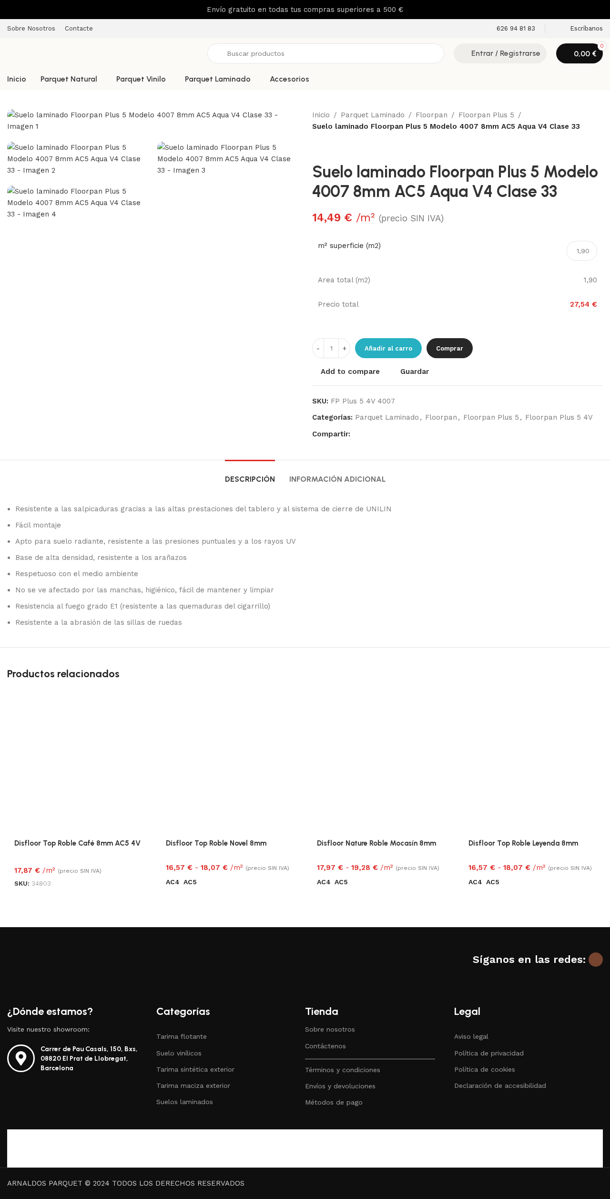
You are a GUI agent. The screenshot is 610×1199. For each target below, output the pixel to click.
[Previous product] (318, 147)
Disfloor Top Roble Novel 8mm (216, 843)
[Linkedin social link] (390, 434)
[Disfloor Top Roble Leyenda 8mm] (532, 762)
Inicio (321, 115)
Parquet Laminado (373, 115)
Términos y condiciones (342, 1070)
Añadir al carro (388, 348)
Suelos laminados (184, 1102)
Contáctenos (325, 1046)
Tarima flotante (181, 1036)
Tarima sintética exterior (195, 1069)
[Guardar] (137, 702)
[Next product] (340, 147)
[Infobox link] (509, 29)
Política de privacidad (489, 1053)
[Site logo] (102, 53)
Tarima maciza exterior (193, 1085)
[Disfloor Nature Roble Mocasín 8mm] (381, 762)
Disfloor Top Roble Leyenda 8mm (523, 843)
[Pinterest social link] (379, 434)
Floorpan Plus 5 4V (559, 417)
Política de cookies (484, 1069)
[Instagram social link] (596, 959)
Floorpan (431, 115)
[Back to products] (329, 147)
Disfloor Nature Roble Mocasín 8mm (376, 843)
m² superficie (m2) (349, 245)
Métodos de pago (334, 1102)
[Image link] (66, 971)
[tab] (250, 474)
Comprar (449, 348)
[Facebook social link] (356, 434)
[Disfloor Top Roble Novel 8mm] (230, 762)
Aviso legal (471, 1036)
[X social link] (367, 434)
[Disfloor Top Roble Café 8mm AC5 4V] (78, 762)
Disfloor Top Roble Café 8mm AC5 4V (77, 843)
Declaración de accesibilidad (500, 1085)
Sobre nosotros (330, 1029)
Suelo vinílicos (179, 1053)
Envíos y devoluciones (340, 1086)
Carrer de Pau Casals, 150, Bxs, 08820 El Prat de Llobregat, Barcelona (89, 1058)
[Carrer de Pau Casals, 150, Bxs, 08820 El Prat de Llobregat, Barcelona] (21, 1058)
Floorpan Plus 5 (486, 115)
